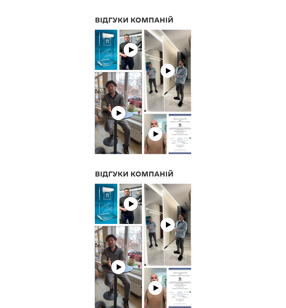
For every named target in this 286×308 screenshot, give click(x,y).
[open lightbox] (106, 50)
